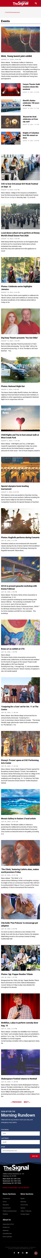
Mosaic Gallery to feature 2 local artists (18, 818)
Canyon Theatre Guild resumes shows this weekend (31, 86)
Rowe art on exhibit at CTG (13, 649)
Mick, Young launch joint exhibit (16, 56)
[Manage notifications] (36, 1253)
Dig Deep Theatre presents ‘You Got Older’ (19, 338)
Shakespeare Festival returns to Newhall (19, 1079)
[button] (5, 3)
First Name (5, 1129)
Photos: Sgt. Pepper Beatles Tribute (17, 974)
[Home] (2, 12)
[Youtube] (27, 1253)
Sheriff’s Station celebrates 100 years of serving (31, 103)
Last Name (5, 1138)
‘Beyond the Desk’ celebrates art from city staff (30, 119)
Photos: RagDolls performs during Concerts (20, 537)
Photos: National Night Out (13, 386)
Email (3, 1147)
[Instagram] (22, 1253)
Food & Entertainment (12, 12)
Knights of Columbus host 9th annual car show (31, 135)
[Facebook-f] (14, 1253)
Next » (27, 1102)
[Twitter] (18, 1253)
